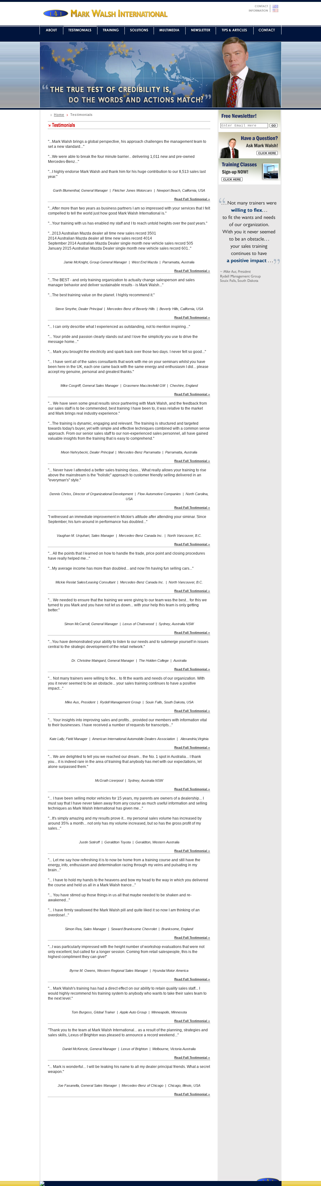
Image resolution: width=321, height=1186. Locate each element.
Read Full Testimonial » (192, 199)
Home (59, 115)
